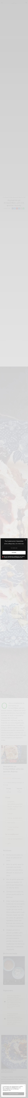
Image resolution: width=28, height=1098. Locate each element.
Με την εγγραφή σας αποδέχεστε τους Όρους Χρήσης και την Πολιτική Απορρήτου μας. (14, 557)
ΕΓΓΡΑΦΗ (14, 552)
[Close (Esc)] (25, 540)
